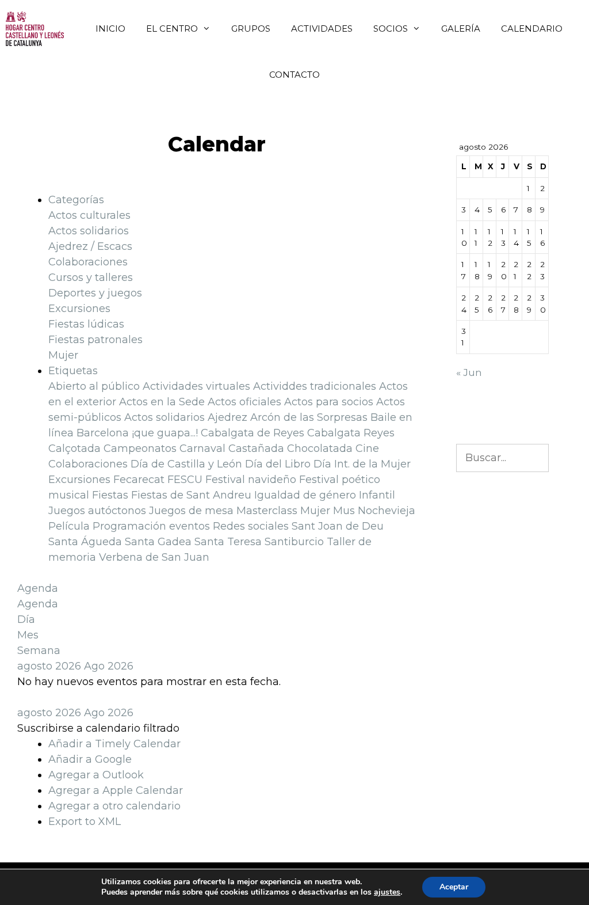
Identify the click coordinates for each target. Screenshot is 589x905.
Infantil (377, 495)
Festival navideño (252, 479)
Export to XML (84, 821)
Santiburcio (296, 541)
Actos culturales (89, 215)
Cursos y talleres (90, 277)
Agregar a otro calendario (114, 806)
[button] (98, 728)
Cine (367, 448)
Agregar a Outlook (96, 775)
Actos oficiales (246, 402)
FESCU (186, 479)
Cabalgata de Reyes (254, 433)
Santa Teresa (229, 541)
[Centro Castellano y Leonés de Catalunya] (35, 29)
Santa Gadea (159, 541)
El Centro (172, 28)
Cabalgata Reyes (351, 433)
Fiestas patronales (95, 339)
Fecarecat (140, 479)
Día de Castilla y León (188, 464)
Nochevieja (386, 510)
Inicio (110, 28)
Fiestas (111, 495)
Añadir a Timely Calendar (114, 743)
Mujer (63, 355)
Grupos (250, 28)
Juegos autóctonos (98, 510)
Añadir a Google (90, 759)
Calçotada (76, 448)
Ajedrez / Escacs (90, 246)
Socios (390, 28)
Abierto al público (95, 386)
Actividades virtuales (198, 386)
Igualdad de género (306, 495)
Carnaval (203, 448)
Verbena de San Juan (154, 557)
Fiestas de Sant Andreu (192, 495)
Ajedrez (229, 417)
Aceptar (453, 886)
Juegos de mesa (192, 510)
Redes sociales (252, 526)
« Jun (469, 372)
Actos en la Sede (163, 402)
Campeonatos (141, 448)
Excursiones (79, 308)
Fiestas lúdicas (86, 324)
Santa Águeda (86, 541)
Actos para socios (330, 402)
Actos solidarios (88, 231)
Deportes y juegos (95, 293)
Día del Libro (279, 464)
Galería (460, 28)
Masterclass (268, 510)
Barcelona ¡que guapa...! (139, 433)
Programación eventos (153, 526)
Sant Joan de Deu (338, 526)
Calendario (532, 28)
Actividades (322, 28)
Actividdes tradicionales (316, 386)
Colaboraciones (88, 262)
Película (70, 526)
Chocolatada (321, 448)
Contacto (294, 74)
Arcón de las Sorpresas (310, 417)
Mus (345, 510)
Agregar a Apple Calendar (115, 790)
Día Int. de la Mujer (362, 464)
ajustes (387, 892)
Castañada (257, 448)
